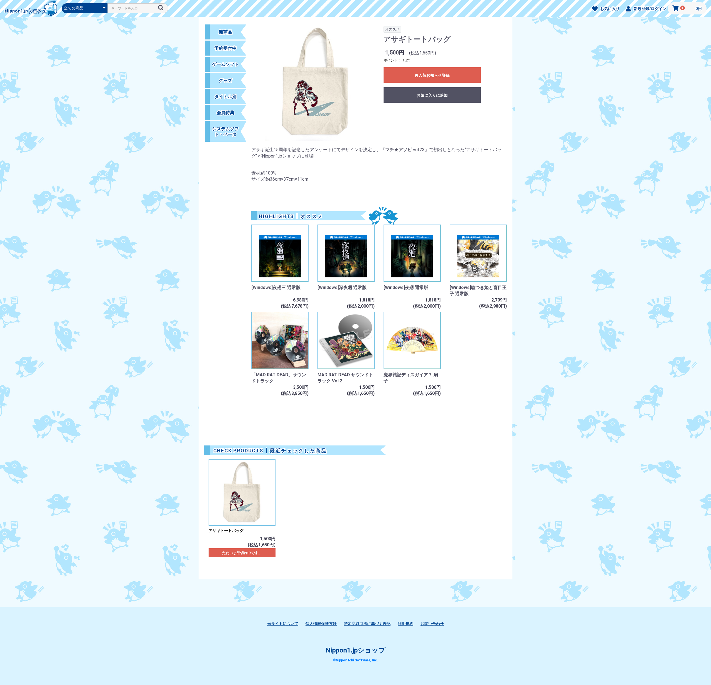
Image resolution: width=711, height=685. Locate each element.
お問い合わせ (432, 623)
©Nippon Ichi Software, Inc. (355, 660)
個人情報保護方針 (321, 623)
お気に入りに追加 (432, 95)
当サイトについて (282, 623)
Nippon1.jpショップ (355, 650)
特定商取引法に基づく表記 (367, 623)
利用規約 (405, 623)
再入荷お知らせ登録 (432, 75)
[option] (315, 85)
